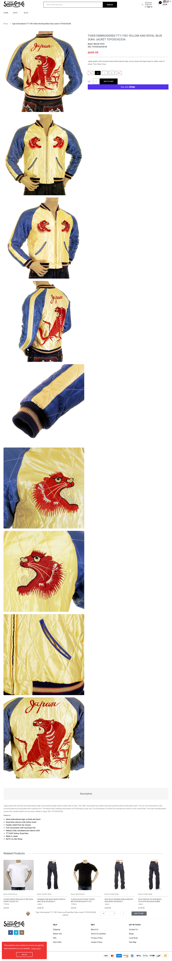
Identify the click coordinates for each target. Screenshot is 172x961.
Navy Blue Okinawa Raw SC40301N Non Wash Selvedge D (119, 900)
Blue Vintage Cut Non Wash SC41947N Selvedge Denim (149, 900)
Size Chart (57, 942)
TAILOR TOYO (98, 44)
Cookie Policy (96, 942)
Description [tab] (86, 793)
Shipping (56, 929)
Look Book (133, 938)
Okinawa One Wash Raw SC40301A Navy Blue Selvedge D (51, 900)
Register (148, 2)
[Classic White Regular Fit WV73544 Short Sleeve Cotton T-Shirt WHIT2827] (19, 875)
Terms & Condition (98, 934)
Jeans (39, 904)
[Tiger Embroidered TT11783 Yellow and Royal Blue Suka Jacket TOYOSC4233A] (28, 913)
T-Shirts (6, 904)
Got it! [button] (24, 954)
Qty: (89, 81)
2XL (118, 73)
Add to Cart (108, 81)
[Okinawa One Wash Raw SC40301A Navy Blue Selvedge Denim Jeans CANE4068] (52, 875)
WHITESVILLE (12, 894)
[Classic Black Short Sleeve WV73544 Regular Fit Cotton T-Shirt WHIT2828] (86, 875)
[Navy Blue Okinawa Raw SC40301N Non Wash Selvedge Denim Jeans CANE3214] (120, 875)
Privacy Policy (97, 938)
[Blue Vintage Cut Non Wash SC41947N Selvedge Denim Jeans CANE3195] (153, 875)
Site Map (132, 942)
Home (6, 24)
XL (112, 73)
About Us (94, 929)
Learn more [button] (36, 949)
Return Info (57, 934)
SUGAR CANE (46, 894)
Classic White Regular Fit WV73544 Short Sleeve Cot (18, 900)
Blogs (131, 934)
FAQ (54, 938)
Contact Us (133, 929)
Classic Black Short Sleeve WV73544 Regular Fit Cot (83, 900)
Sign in (149, 7)
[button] (6, 878)
